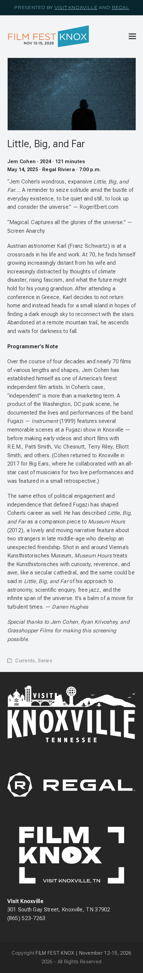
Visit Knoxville (76, 7)
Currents (25, 661)
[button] (132, 36)
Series (45, 661)
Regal (120, 7)
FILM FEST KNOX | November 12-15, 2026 (83, 953)
